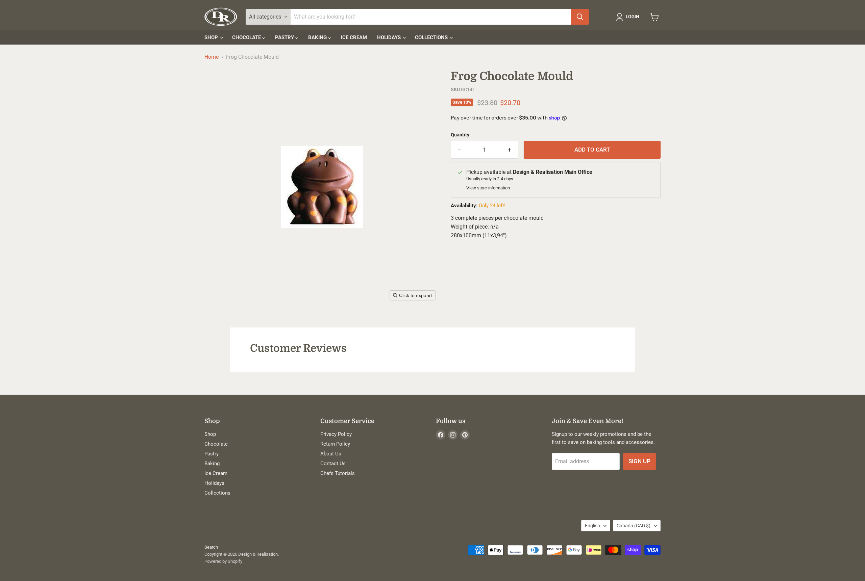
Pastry (285, 37)
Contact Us (333, 463)
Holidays (389, 37)
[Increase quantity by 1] (509, 150)
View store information (488, 188)
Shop (211, 37)
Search (211, 547)
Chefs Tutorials (337, 473)
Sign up (639, 461)
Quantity (460, 134)
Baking (318, 37)
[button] (629, 17)
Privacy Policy (336, 434)
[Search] (580, 17)
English (592, 525)
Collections (432, 37)
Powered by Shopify (223, 561)
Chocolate (247, 37)
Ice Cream (354, 37)
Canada (633, 525)
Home (211, 57)
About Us (330, 454)
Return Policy (335, 444)
